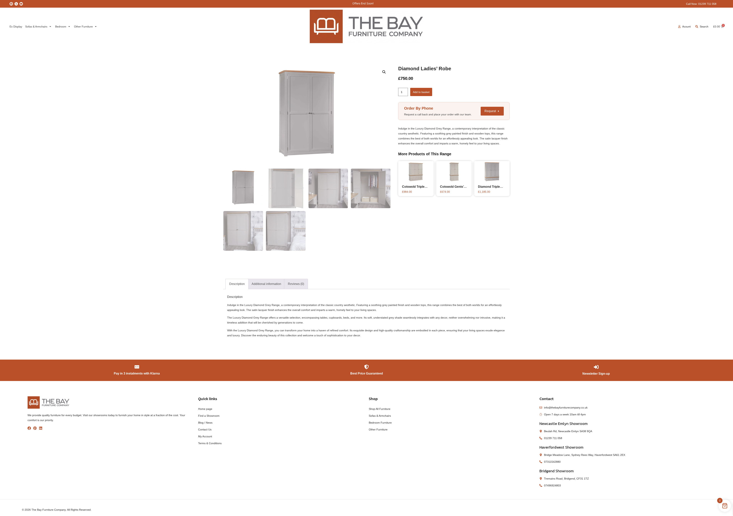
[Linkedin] (40, 428)
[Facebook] (11, 4)
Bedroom (60, 26)
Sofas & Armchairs (36, 26)
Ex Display (16, 26)
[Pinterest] (35, 428)
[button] (384, 72)
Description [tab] (237, 283)
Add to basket (421, 92)
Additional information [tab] (266, 283)
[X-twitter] (16, 4)
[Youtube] (21, 4)
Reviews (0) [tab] (296, 283)
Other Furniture (83, 26)
